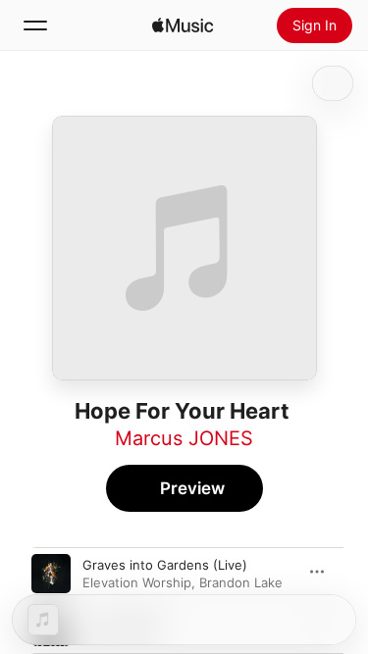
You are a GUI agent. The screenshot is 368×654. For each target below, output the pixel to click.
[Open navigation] (35, 25)
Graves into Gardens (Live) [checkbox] (164, 565)
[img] (182, 25)
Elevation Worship (136, 582)
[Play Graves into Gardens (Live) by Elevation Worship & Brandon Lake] (51, 573)
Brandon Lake (241, 582)
